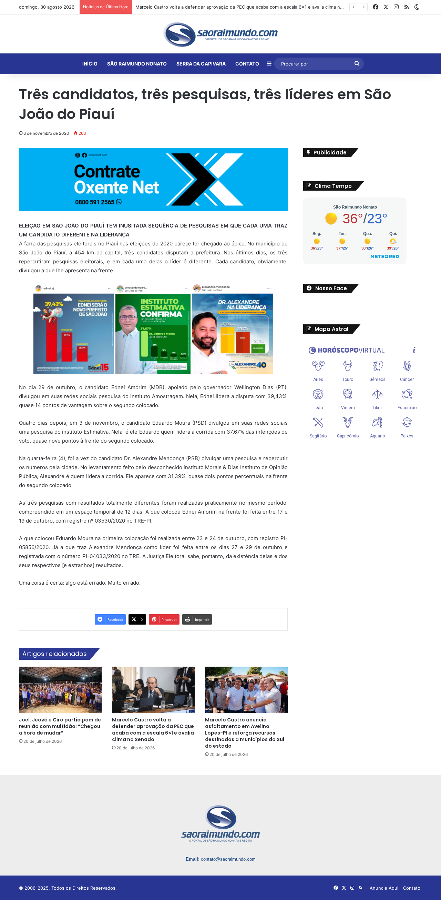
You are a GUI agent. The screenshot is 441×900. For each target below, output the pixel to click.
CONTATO (247, 64)
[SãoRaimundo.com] (220, 34)
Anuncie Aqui (384, 888)
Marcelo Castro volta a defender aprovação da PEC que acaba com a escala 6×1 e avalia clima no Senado (153, 729)
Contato (411, 888)
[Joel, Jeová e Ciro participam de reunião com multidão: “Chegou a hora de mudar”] (60, 690)
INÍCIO (90, 64)
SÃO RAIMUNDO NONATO (137, 64)
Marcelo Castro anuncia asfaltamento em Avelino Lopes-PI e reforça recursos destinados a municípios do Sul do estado (244, 732)
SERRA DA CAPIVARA (201, 64)
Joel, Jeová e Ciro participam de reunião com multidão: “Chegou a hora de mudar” (60, 726)
